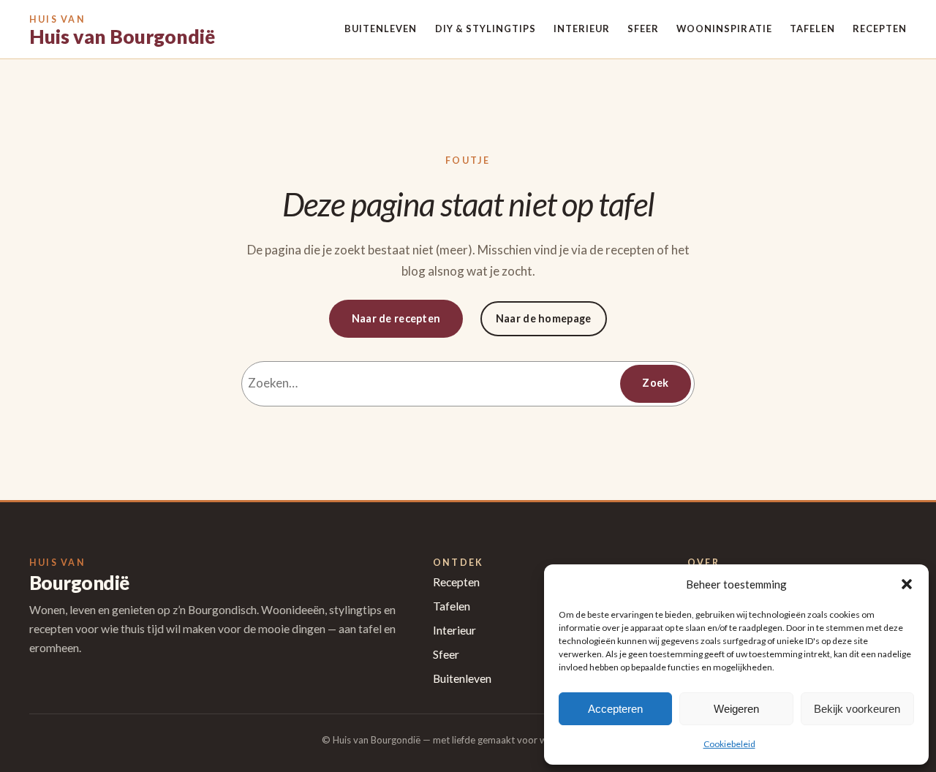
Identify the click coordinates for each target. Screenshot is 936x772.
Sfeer (446, 654)
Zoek (655, 382)
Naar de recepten (396, 318)
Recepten (456, 582)
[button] (906, 584)
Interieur (454, 630)
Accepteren (615, 709)
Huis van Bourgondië (122, 36)
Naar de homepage (544, 318)
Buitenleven (462, 678)
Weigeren (736, 709)
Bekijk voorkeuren (857, 709)
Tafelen (451, 606)
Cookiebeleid (729, 743)
